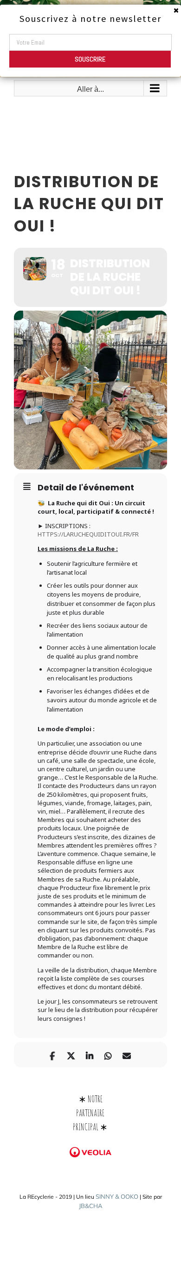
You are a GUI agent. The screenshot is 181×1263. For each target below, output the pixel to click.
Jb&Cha (91, 1205)
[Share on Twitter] (71, 1054)
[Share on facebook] (52, 1054)
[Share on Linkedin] (89, 1054)
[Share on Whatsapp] (108, 1054)
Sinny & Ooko (117, 1196)
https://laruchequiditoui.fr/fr (88, 534)
